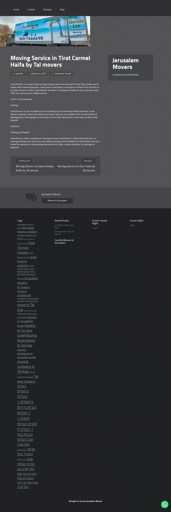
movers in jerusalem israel (27, 321)
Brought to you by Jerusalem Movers (85, 501)
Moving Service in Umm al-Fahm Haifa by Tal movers (34, 168)
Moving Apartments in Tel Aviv (27, 340)
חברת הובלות (21, 459)
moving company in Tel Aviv (26, 366)
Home (16, 9)
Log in (94, 228)
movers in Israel (23, 314)
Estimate (47, 9)
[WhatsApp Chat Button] (164, 504)
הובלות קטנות (22, 450)
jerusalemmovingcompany (28, 298)
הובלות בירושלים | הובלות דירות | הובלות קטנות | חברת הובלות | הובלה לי (27, 413)
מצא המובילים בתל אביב (27, 478)
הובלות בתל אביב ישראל (26, 444)
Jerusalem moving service (27, 301)
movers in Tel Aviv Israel (26, 330)
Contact (31, 9)
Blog (62, 9)
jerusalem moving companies (24, 291)
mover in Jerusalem (30, 310)
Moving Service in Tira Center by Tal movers (76, 168)
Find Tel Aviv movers (26, 247)
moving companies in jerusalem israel (26, 353)
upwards (19, 73)
